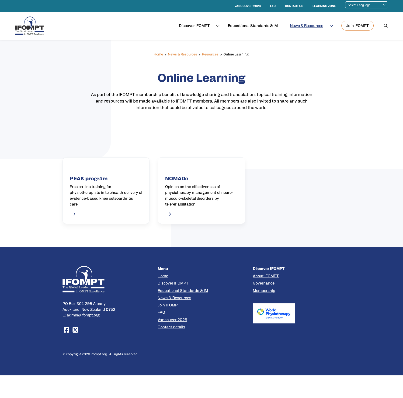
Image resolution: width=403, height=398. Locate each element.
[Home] (29, 25)
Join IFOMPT (169, 304)
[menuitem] (357, 26)
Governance (263, 283)
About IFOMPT (266, 275)
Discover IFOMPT (173, 283)
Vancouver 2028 (172, 319)
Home (158, 54)
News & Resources (182, 54)
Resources (210, 54)
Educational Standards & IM (183, 290)
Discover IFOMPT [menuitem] (194, 25)
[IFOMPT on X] (75, 330)
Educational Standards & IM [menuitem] (253, 25)
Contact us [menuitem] (294, 6)
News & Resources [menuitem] (306, 25)
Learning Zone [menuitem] (324, 6)
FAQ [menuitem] (273, 6)
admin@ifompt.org (83, 314)
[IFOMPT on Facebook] (66, 330)
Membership (264, 290)
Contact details (171, 326)
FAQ (161, 312)
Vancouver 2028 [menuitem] (248, 6)
